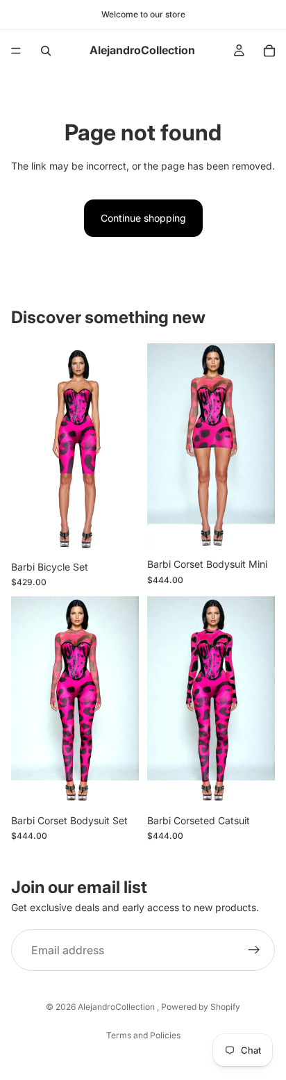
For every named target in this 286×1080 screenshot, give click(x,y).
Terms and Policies (143, 1035)
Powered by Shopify (200, 1006)
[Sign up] (254, 950)
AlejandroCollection (117, 1006)
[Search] (46, 50)
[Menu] (16, 51)
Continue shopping (143, 218)
